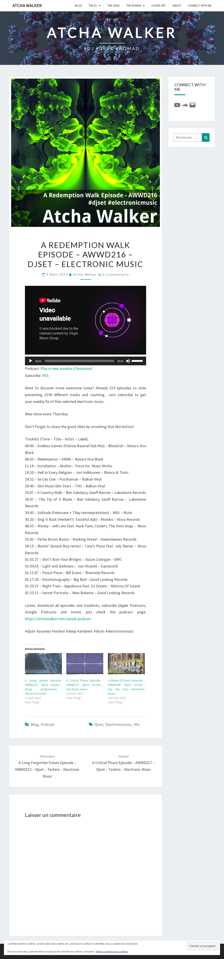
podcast (47, 724)
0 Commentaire (115, 274)
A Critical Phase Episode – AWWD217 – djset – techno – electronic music (84, 684)
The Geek (113, 5)
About (176, 5)
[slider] (138, 360)
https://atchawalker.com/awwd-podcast (58, 618)
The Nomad (133, 5)
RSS (45, 375)
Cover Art (158, 5)
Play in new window (56, 368)
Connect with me (200, 5)
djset (98, 724)
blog (78, 5)
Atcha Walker (27, 5)
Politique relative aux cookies (112, 951)
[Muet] (128, 361)
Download (83, 368)
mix (137, 724)
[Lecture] (30, 361)
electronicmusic (118, 724)
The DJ (93, 5)
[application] (85, 361)
